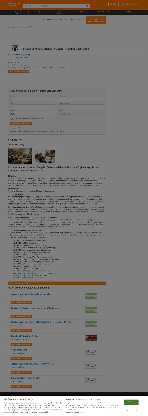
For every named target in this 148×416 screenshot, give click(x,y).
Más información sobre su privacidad (36, 412)
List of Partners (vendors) (74, 412)
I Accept (131, 402)
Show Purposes (131, 410)
